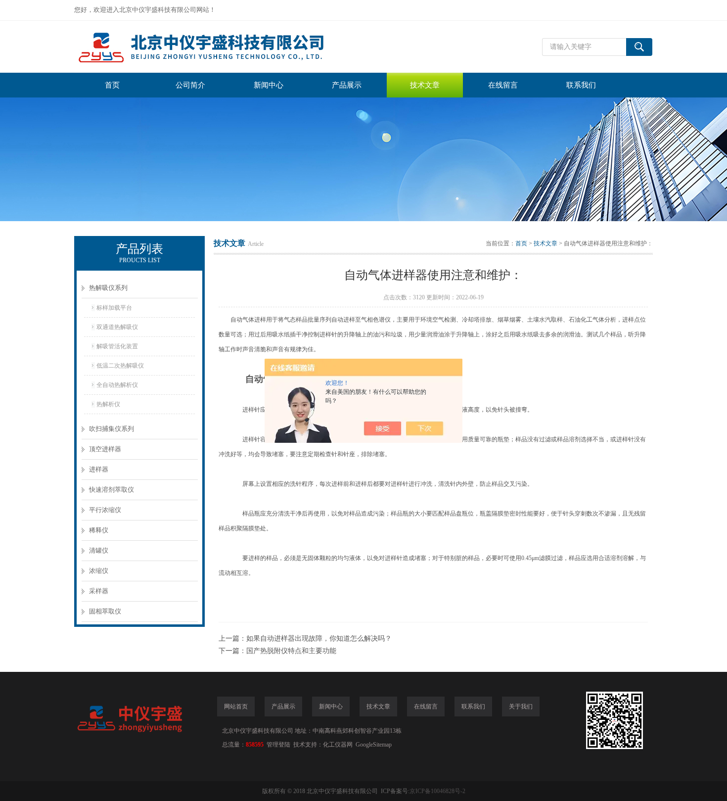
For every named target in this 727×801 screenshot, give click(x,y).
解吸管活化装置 (117, 346)
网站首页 (236, 706)
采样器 (98, 591)
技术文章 (425, 85)
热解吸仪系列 (108, 287)
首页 (112, 85)
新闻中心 (268, 85)
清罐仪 (98, 550)
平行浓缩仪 (105, 510)
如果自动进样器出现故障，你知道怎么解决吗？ (319, 638)
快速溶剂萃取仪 (111, 489)
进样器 (98, 469)
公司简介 (190, 85)
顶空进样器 (105, 449)
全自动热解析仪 (117, 384)
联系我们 (581, 85)
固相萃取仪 (105, 611)
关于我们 (521, 706)
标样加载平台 (114, 307)
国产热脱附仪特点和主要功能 (291, 651)
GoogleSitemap (374, 744)
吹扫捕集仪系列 (111, 428)
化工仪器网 (338, 744)
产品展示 (347, 85)
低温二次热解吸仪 (120, 365)
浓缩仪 (98, 570)
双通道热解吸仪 (117, 327)
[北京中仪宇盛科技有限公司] (222, 47)
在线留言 (503, 85)
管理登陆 (278, 744)
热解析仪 (108, 404)
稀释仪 (98, 530)
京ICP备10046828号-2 (437, 791)
